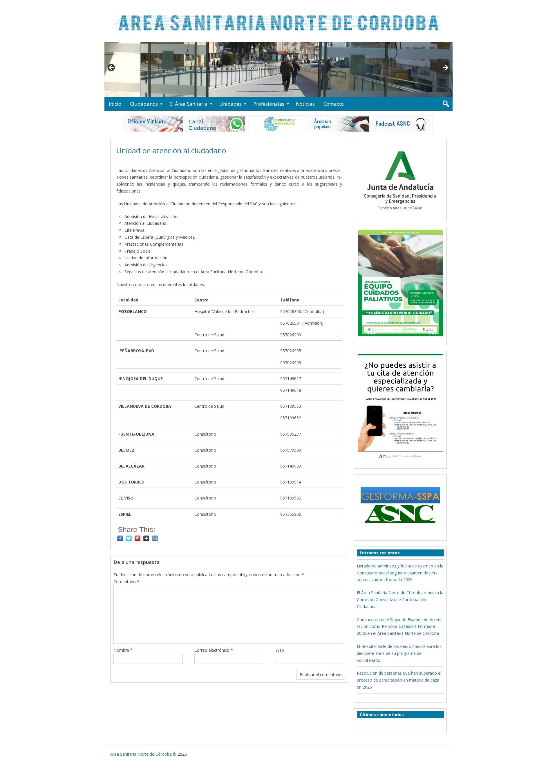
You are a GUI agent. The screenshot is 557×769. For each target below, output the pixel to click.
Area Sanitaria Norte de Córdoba (141, 754)
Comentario (126, 581)
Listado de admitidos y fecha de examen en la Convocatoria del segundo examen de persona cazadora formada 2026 (400, 573)
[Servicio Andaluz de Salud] (400, 215)
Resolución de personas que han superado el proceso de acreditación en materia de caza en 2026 (399, 680)
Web (280, 650)
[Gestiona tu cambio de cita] (400, 283)
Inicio (115, 103)
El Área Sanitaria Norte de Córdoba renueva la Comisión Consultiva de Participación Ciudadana (400, 599)
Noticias (305, 103)
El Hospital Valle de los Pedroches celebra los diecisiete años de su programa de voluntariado (399, 653)
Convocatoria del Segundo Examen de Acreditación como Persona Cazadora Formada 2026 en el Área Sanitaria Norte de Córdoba (400, 626)
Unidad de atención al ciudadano (171, 150)
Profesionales (268, 103)
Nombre (123, 650)
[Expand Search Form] (446, 104)
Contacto (333, 103)
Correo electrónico (213, 650)
